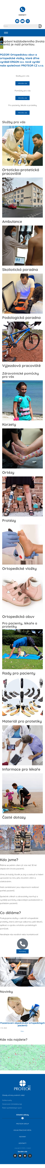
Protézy (9, 520)
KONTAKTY (22, 15)
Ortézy (8, 472)
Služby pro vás (22, 76)
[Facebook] (17, 21)
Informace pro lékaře (21, 769)
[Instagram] (28, 21)
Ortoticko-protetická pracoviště (20, 171)
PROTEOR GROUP (22, 1124)
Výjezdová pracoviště (21, 365)
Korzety (9, 424)
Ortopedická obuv (18, 616)
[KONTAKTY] (22, 9)
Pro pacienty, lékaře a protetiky (22, 105)
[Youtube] (22, 21)
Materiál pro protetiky (22, 721)
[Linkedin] (15, 1156)
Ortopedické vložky (19, 568)
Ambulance (12, 221)
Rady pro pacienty (18, 673)
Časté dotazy (14, 817)
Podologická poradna (21, 317)
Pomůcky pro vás (22, 90)
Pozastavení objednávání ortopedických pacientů (22, 1024)
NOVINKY (22, 1137)
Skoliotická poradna (20, 269)
